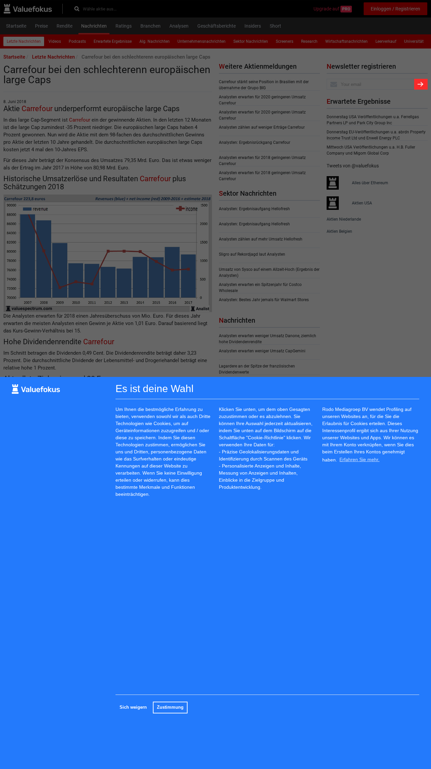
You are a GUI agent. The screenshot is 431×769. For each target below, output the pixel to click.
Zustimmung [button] (170, 707)
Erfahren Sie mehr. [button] (359, 459)
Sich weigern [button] (133, 707)
